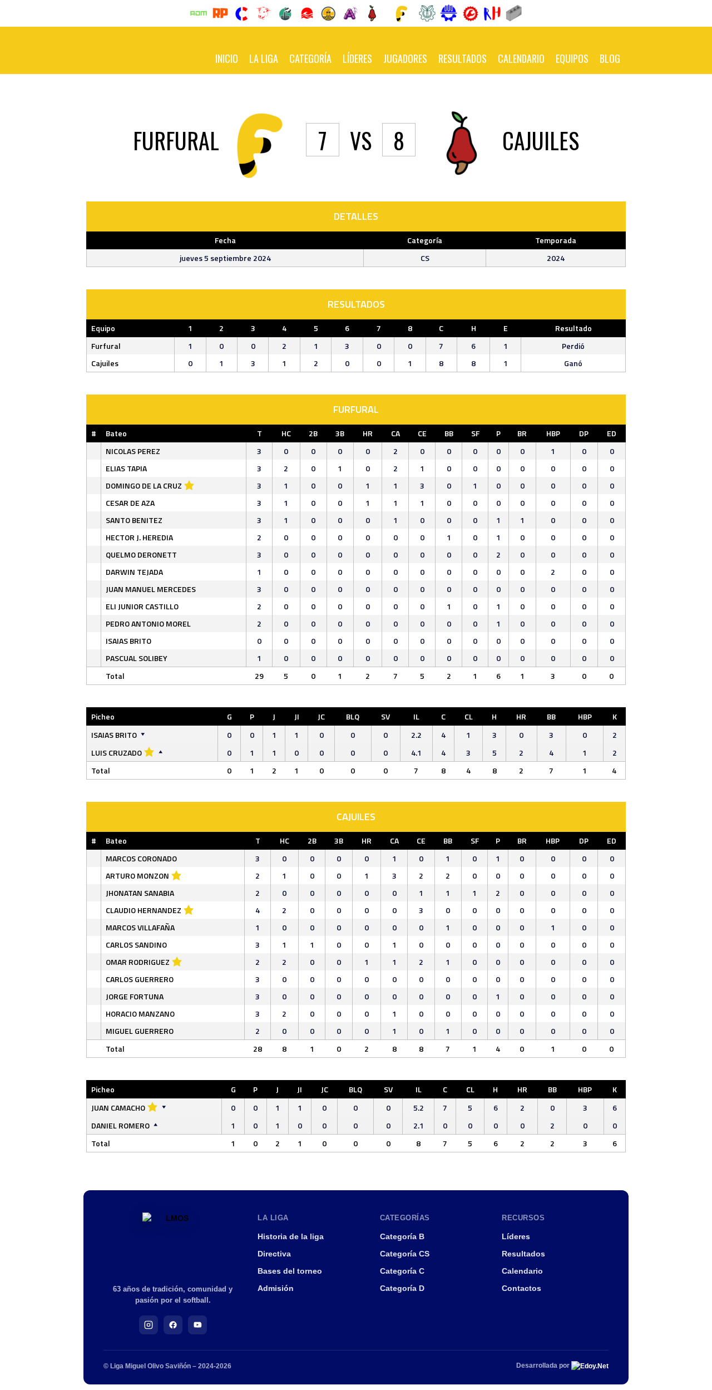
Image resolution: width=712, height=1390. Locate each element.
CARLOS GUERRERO (140, 979)
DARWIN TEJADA (134, 572)
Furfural (106, 346)
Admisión (276, 1288)
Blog (610, 58)
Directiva (274, 1253)
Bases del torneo (290, 1270)
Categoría (310, 58)
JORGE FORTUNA (135, 996)
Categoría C (402, 1270)
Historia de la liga (291, 1236)
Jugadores (405, 58)
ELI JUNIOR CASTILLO (142, 606)
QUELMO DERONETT (141, 554)
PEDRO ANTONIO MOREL (148, 623)
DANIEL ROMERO (120, 1125)
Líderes (357, 58)
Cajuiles (104, 363)
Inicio (226, 58)
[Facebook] (173, 1324)
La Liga (263, 58)
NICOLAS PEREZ (133, 451)
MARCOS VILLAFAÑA (140, 927)
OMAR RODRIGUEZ (138, 962)
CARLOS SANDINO (136, 944)
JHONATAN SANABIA (140, 893)
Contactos (521, 1288)
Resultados (462, 58)
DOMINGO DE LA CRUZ (144, 485)
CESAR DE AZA (130, 503)
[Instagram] (148, 1324)
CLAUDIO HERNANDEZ (143, 910)
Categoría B (402, 1236)
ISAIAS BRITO (128, 641)
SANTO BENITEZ (134, 520)
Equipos (572, 58)
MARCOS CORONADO (141, 858)
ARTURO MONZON (137, 875)
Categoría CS (404, 1253)
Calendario (521, 58)
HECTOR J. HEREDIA (139, 537)
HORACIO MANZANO (140, 1013)
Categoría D (402, 1288)
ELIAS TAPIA (126, 468)
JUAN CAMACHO (118, 1107)
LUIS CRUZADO (116, 752)
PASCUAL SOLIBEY (136, 658)
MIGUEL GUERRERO (140, 1031)
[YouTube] (197, 1324)
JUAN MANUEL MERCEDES (151, 589)
